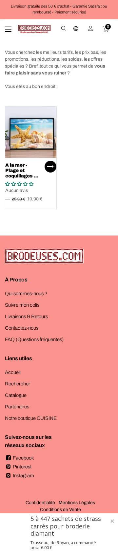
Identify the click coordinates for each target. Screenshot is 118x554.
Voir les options (50, 167)
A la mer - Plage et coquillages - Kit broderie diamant (20, 176)
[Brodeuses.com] (34, 29)
